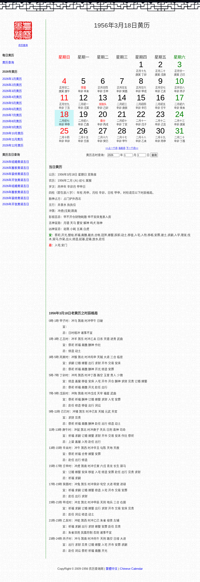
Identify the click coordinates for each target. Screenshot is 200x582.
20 (102, 114)
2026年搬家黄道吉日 (15, 167)
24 (179, 114)
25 (64, 131)
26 (83, 131)
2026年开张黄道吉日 (15, 180)
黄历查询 (8, 62)
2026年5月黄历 (12, 103)
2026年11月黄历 (12, 139)
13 (102, 97)
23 (160, 114)
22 (141, 114)
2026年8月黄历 (12, 121)
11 (64, 97)
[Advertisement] (122, 41)
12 (83, 97)
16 (160, 97)
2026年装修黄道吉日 (15, 174)
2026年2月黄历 (12, 84)
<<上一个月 (111, 148)
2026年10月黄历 (12, 133)
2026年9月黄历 (12, 127)
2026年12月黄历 (12, 145)
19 (83, 114)
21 (122, 114)
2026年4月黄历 (12, 97)
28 (122, 131)
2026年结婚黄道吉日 (15, 161)
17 (179, 97)
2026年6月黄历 (12, 109)
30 (160, 131)
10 (179, 81)
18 (64, 114)
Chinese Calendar (131, 568)
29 (141, 131)
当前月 (121, 148)
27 (102, 131)
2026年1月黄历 (12, 78)
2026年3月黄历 (12, 91)
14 (122, 97)
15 (141, 97)
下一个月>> (132, 148)
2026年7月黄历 (12, 115)
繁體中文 (112, 568)
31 (179, 131)
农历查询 (23, 45)
